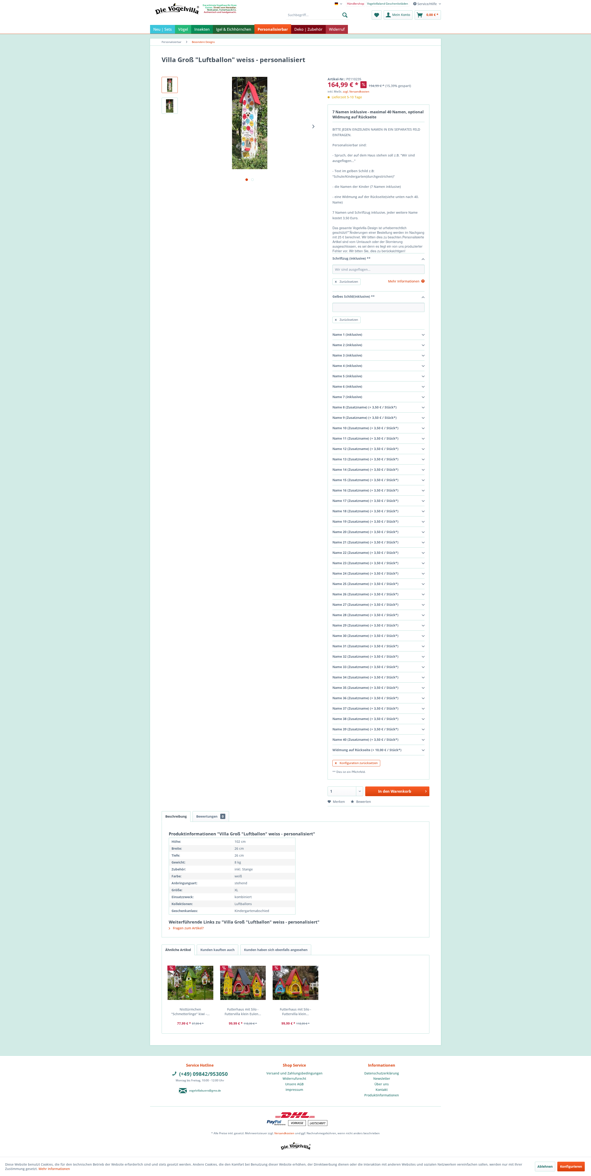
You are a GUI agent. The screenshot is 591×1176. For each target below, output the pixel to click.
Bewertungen (210, 816)
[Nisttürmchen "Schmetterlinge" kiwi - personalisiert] (190, 983)
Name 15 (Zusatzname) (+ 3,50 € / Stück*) (365, 480)
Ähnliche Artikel (178, 950)
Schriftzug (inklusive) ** (351, 258)
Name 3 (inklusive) (347, 355)
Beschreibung (176, 816)
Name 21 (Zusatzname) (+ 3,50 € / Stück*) (365, 542)
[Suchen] (345, 15)
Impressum (294, 1089)
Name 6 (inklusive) (347, 386)
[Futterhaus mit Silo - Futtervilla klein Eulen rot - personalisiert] (243, 983)
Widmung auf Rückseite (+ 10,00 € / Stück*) (366, 750)
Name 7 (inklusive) (347, 397)
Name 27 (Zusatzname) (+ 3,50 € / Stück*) (365, 604)
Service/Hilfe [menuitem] (427, 4)
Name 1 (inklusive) (347, 334)
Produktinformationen (381, 1095)
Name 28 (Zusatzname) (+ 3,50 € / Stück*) (365, 615)
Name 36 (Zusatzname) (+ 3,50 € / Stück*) (365, 698)
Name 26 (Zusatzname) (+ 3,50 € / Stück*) (365, 594)
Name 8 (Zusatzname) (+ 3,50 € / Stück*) (364, 407)
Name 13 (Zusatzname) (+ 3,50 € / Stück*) (365, 459)
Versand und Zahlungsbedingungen (294, 1073)
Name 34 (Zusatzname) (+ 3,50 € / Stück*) (365, 677)
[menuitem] (356, 3)
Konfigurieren (571, 1166)
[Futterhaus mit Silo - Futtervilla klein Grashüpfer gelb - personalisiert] (295, 983)
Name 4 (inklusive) (347, 365)
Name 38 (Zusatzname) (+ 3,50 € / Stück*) (365, 719)
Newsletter (381, 1078)
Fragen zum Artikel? (188, 928)
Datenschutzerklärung (381, 1073)
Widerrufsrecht (294, 1078)
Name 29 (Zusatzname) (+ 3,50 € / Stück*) (365, 625)
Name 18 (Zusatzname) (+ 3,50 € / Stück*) (365, 511)
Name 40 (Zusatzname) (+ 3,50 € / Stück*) (365, 739)
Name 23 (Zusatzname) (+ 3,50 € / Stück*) (365, 563)
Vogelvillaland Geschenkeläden (387, 4)
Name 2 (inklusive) (347, 345)
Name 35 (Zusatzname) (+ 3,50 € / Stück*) (365, 687)
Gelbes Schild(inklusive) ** (353, 296)
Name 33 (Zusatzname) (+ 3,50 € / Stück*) (365, 667)
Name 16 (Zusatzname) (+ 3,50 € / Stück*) (365, 490)
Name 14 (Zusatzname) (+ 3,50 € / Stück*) (365, 469)
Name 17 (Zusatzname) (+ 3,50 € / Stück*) (365, 500)
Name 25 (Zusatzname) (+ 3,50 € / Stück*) (365, 584)
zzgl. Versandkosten (356, 91)
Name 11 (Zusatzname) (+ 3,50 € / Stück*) (365, 438)
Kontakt (382, 1089)
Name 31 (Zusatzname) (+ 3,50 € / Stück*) (365, 646)
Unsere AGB (294, 1084)
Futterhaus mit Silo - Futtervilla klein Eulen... (243, 1011)
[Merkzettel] (377, 15)
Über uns (381, 1084)
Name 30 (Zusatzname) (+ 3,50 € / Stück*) (365, 635)
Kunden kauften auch (217, 950)
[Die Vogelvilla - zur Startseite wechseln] (176, 18)
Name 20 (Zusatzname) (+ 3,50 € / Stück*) (365, 532)
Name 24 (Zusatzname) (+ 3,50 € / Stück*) (365, 573)
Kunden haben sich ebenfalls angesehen (276, 950)
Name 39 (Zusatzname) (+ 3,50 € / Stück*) (365, 729)
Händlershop (355, 4)
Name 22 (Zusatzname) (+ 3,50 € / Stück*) (365, 552)
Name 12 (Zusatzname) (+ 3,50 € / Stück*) (365, 449)
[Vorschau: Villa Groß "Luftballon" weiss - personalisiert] (170, 85)
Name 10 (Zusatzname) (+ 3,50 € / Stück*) (365, 428)
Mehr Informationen (54, 1169)
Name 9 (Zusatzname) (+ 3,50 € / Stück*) (364, 417)
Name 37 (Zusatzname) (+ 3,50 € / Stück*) (365, 708)
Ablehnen (545, 1166)
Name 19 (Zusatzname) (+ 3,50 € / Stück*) (365, 521)
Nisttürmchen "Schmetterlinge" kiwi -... (190, 1011)
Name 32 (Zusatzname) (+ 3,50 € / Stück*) (365, 656)
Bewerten (363, 801)
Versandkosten (284, 1133)
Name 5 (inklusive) (347, 376)
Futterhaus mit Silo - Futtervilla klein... (295, 1011)
